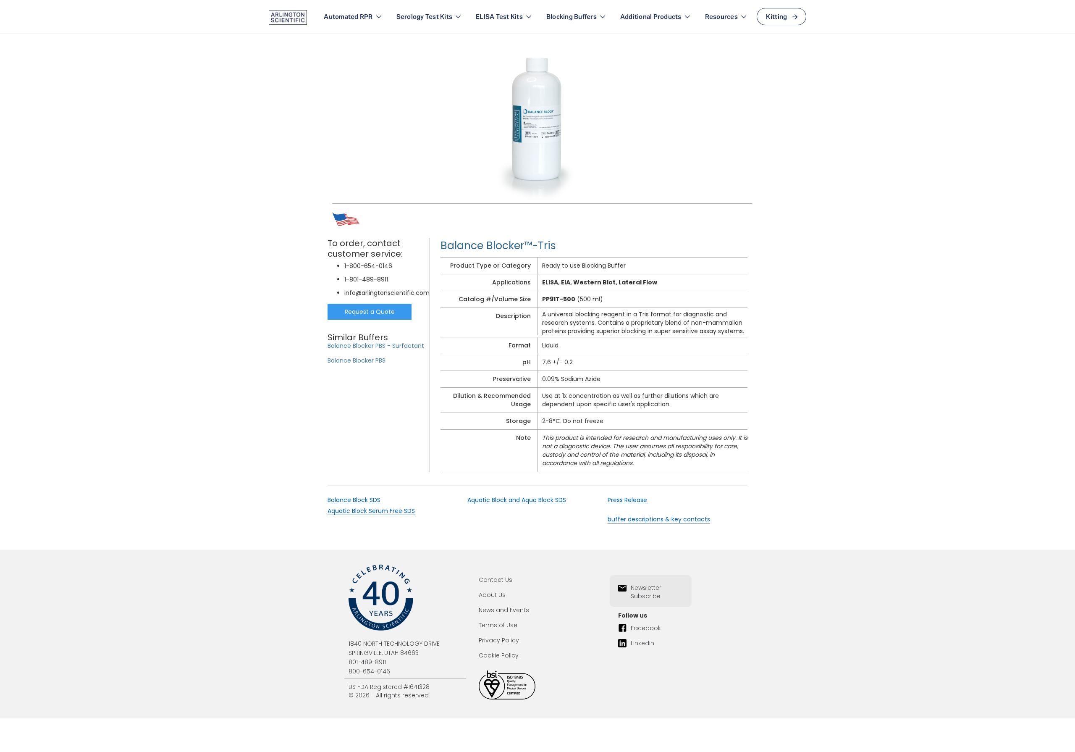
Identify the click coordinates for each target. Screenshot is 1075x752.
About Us (492, 595)
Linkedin (642, 643)
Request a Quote (370, 312)
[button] (353, 17)
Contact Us (495, 580)
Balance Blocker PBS (356, 360)
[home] (288, 17)
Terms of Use (498, 625)
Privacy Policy (499, 640)
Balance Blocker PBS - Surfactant (376, 346)
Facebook (646, 628)
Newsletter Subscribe (646, 592)
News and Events (504, 610)
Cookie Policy (499, 655)
